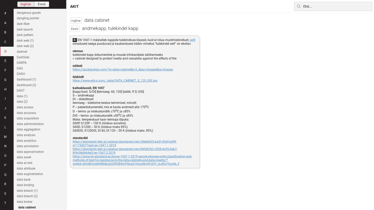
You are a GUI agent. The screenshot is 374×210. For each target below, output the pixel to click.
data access (25, 107)
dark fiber (23, 24)
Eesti (42, 4)
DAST (21, 90)
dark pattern (25, 35)
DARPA (21, 63)
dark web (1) (25, 40)
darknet (22, 51)
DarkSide (23, 57)
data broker (24, 202)
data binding (25, 185)
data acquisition (28, 118)
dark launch (25, 29)
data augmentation (30, 174)
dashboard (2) (26, 85)
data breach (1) (27, 190)
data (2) (22, 101)
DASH (21, 74)
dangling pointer (28, 18)
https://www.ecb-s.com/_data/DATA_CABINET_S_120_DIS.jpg (115, 80)
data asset (24, 157)
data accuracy (26, 113)
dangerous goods (29, 13)
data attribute (26, 168)
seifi (192, 40)
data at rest (24, 163)
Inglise (26, 4)
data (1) (22, 96)
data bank (24, 179)
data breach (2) (27, 196)
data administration (30, 124)
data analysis (26, 135)
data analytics (26, 141)
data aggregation (28, 129)
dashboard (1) (26, 79)
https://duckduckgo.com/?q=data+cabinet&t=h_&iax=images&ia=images (123, 69)
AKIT (74, 6)
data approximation (30, 152)
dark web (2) (25, 46)
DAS (20, 68)
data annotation (28, 146)
